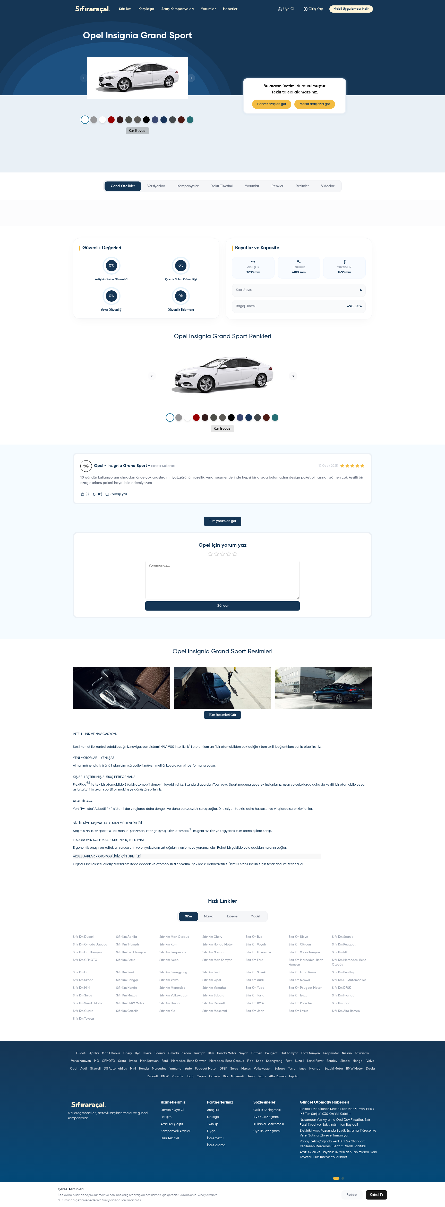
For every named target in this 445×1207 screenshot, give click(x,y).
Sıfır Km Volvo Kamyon (304, 952)
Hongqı (358, 1061)
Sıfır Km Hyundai (343, 995)
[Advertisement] (222, 212)
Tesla (292, 1068)
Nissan (347, 1053)
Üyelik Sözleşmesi (266, 1131)
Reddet (352, 1194)
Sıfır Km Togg (341, 1003)
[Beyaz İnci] (102, 119)
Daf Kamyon (289, 1053)
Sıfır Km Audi (255, 980)
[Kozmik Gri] (128, 119)
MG (96, 1061)
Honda (144, 1068)
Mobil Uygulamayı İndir (351, 9)
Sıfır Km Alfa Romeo (346, 1011)
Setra (122, 1061)
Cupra (201, 1076)
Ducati (81, 1053)
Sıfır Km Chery (212, 937)
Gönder (222, 605)
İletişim (166, 1117)
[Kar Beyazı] (85, 120)
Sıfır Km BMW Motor (130, 1003)
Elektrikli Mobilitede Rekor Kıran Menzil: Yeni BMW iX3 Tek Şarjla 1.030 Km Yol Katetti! (337, 1111)
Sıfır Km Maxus (126, 995)
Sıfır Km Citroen (300, 944)
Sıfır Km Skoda (83, 980)
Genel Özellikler (123, 186)
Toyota (293, 1076)
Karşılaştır (146, 9)
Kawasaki (362, 1053)
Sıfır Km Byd (254, 937)
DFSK (223, 1068)
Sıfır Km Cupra (83, 1011)
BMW (165, 1076)
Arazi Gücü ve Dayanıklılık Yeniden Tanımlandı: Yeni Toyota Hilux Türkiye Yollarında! (338, 1155)
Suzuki (299, 1061)
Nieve (147, 1053)
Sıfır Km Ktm (167, 944)
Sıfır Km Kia (167, 1011)
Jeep (251, 1076)
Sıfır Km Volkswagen (173, 995)
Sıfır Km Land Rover (302, 972)
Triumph (199, 1053)
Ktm (211, 1053)
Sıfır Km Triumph (127, 944)
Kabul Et (376, 1195)
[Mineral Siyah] (146, 119)
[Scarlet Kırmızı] (111, 119)
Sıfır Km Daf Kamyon (87, 952)
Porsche (177, 1076)
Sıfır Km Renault (213, 1003)
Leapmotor (331, 1053)
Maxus (246, 1068)
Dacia (370, 1068)
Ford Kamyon (310, 1053)
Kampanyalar (188, 186)
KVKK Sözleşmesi (266, 1117)
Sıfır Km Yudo (255, 987)
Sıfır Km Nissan (213, 952)
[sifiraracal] (91, 9)
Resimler (302, 186)
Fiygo (211, 1131)
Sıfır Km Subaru (213, 995)
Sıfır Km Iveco (168, 960)
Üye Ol (288, 9)
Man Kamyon (149, 1061)
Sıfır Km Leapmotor (173, 952)
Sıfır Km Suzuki (256, 972)
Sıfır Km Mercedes (172, 987)
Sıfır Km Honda (126, 987)
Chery (127, 1053)
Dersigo (213, 1117)
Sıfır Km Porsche (300, 1003)
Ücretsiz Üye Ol (172, 1110)
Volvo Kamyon (81, 1061)
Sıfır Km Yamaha (214, 987)
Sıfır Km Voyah (256, 944)
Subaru (280, 1068)
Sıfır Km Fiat (81, 972)
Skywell (95, 1068)
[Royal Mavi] (155, 119)
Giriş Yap (316, 9)
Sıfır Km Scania (343, 937)
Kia (225, 1076)
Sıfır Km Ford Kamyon (131, 952)
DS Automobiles (115, 1068)
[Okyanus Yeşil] (190, 119)
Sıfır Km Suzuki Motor (88, 1003)
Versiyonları (156, 186)
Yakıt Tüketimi (222, 186)
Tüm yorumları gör (222, 521)
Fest (289, 1061)
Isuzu (302, 1068)
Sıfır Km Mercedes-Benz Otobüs (349, 962)
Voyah (243, 1053)
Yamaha (175, 1068)
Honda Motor (226, 1053)
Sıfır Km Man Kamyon (217, 960)
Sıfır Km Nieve (298, 937)
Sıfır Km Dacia (169, 1003)
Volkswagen (262, 1068)
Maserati (237, 1076)
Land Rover (315, 1061)
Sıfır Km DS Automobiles (349, 980)
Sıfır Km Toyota (83, 1018)
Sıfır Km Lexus (298, 1011)
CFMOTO (108, 1061)
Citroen (256, 1053)
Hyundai (315, 1068)
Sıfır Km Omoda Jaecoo (90, 944)
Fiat (250, 1061)
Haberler (230, 9)
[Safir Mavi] (163, 119)
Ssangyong (274, 1061)
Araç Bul (213, 1110)
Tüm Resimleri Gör (222, 715)
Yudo (188, 1068)
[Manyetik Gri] (137, 119)
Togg (190, 1076)
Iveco (133, 1061)
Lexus (262, 1076)
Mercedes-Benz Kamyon (188, 1061)
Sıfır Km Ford (254, 960)
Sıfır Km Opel (211, 980)
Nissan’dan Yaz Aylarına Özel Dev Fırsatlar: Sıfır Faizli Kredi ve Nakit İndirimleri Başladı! (335, 1122)
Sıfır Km (125, 9)
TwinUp (212, 1124)
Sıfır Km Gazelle (127, 1011)
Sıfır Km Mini (81, 987)
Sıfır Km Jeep (255, 1011)
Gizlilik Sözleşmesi (267, 1110)
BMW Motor (354, 1068)
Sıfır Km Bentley (343, 972)
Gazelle (214, 1076)
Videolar (327, 186)
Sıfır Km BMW (255, 1003)
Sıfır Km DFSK (341, 987)
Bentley (332, 1061)
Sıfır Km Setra (125, 960)
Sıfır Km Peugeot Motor (305, 987)
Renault (152, 1076)
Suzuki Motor (333, 1068)
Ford (165, 1061)
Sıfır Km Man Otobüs (174, 937)
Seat (259, 1061)
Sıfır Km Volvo (168, 980)
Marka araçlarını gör (314, 104)
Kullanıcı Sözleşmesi (268, 1124)
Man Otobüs (111, 1053)
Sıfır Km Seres (82, 995)
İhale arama (216, 1145)
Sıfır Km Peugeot (344, 944)
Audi (83, 1068)
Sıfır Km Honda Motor (217, 944)
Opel (73, 1068)
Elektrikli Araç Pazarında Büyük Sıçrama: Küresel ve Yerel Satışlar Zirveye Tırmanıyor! (338, 1133)
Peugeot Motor (206, 1068)
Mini (133, 1068)
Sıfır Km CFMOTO (85, 960)
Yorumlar (208, 9)
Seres (234, 1068)
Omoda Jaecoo (179, 1053)
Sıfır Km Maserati (214, 1011)
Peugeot (271, 1053)
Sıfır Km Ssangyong (173, 972)
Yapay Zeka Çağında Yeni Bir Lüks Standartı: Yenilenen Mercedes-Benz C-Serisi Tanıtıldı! (333, 1144)
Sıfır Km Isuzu (298, 995)
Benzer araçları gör (271, 104)
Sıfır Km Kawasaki (258, 952)
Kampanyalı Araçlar (175, 1131)
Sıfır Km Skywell (300, 980)
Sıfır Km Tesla (255, 995)
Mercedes (159, 1068)
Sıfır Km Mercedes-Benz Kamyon (306, 962)
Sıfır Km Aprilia (126, 937)
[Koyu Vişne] (181, 119)
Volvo (370, 1061)
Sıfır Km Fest (211, 972)
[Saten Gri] (172, 119)
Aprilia (94, 1053)
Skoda (345, 1061)
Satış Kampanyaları (177, 9)
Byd (137, 1053)
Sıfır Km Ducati (83, 937)
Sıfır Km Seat (125, 972)
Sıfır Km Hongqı (127, 980)
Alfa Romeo (277, 1076)
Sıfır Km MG (340, 952)
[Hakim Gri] (93, 119)
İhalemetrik (215, 1138)
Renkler (277, 186)
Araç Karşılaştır (172, 1124)
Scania (160, 1053)
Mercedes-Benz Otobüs (226, 1061)
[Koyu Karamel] (120, 119)
